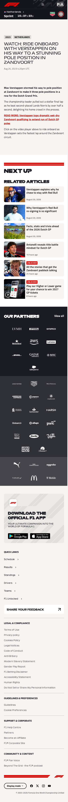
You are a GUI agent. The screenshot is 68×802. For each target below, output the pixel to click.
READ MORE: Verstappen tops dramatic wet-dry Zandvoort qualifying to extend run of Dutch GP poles (31, 123)
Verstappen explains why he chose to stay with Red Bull (42, 195)
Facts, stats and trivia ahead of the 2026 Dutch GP (42, 231)
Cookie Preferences (15, 714)
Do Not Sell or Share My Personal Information (29, 692)
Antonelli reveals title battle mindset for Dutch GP (42, 250)
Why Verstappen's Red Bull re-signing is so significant (42, 213)
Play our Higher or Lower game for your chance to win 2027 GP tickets (42, 293)
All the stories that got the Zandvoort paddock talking (41, 272)
